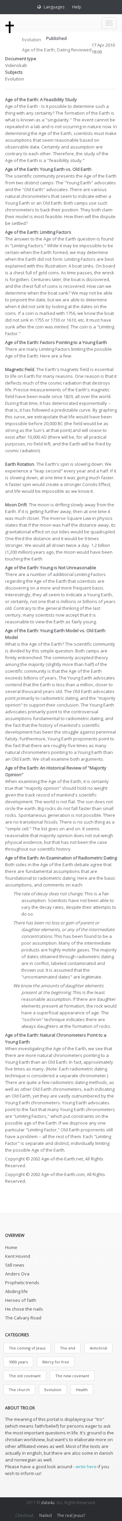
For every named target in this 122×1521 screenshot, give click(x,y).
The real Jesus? (71, 1515)
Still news (14, 1265)
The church (19, 1389)
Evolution (31, 40)
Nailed (45, 1515)
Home (11, 1247)
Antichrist (98, 1348)
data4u (48, 1502)
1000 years (18, 1361)
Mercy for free (55, 1361)
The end (67, 1348)
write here (86, 1467)
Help (76, 7)
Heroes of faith (20, 1300)
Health (82, 1389)
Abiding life (16, 1291)
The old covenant (25, 1375)
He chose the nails (24, 1309)
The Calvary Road (23, 1318)
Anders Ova (17, 1274)
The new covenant (72, 1375)
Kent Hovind (17, 1256)
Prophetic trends (22, 1283)
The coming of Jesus (27, 1348)
